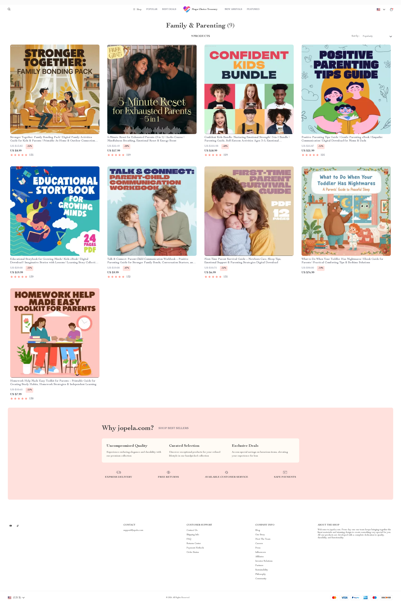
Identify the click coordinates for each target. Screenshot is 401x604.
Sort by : (356, 36)
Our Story (260, 535)
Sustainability (261, 570)
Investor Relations (264, 561)
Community (260, 579)
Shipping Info (193, 535)
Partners (259, 565)
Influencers (260, 552)
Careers (259, 543)
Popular (151, 9)
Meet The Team (263, 539)
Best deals (169, 9)
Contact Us (192, 530)
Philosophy (260, 574)
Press (257, 548)
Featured (253, 9)
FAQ (189, 539)
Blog (257, 530)
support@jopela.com (133, 530)
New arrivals (233, 9)
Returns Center (194, 543)
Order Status (193, 552)
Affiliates (259, 557)
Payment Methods (195, 548)
